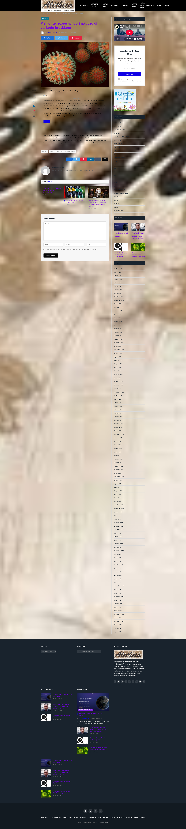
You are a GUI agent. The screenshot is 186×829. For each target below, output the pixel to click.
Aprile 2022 (117, 452)
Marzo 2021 (117, 498)
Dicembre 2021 (118, 466)
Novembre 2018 (119, 550)
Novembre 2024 (119, 342)
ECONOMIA (124, 5)
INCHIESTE (117, 161)
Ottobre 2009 (118, 610)
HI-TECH (116, 154)
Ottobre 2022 (118, 431)
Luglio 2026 (117, 272)
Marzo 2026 (117, 286)
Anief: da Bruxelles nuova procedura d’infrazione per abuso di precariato (138, 235)
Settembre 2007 (119, 614)
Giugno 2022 (117, 445)
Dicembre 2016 (118, 565)
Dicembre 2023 (118, 381)
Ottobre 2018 (118, 554)
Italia (115, 165)
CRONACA (117, 133)
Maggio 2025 (118, 321)
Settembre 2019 (119, 529)
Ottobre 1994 (118, 625)
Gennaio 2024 (118, 378)
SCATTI (116, 207)
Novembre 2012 (119, 596)
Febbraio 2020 (118, 522)
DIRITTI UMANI (134, 5)
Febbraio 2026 (118, 289)
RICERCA (151, 5)
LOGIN (166, 5)
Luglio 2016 (117, 568)
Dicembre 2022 (118, 424)
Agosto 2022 (118, 438)
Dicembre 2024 (118, 339)
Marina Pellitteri (52, 32)
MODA (159, 5)
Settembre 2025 (119, 307)
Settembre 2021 (119, 476)
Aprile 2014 (117, 582)
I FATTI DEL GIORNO (120, 158)
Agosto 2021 (118, 480)
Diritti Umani (117, 140)
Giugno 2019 (117, 536)
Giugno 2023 (117, 402)
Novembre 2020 (119, 508)
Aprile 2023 (117, 409)
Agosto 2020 (118, 512)
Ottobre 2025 (118, 304)
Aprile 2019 (117, 540)
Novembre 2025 (119, 300)
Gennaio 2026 (118, 293)
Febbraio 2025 (118, 332)
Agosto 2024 (118, 353)
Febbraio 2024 (118, 374)
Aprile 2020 (117, 515)
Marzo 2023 (117, 413)
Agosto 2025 (118, 311)
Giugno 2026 (117, 275)
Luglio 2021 (117, 484)
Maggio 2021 (118, 491)
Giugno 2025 (117, 318)
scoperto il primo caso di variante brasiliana (62, 151)
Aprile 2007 (117, 618)
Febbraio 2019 (118, 543)
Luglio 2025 (117, 314)
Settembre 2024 (119, 349)
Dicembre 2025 (118, 297)
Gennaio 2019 (118, 547)
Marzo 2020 (117, 519)
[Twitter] (34, 101)
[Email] (34, 116)
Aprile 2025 (117, 325)
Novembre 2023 (119, 385)
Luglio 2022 (117, 441)
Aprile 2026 (117, 282)
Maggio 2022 (118, 448)
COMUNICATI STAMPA (120, 129)
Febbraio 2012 (118, 603)
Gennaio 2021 (118, 501)
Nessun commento (76, 32)
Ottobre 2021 (118, 473)
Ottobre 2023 (118, 388)
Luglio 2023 (117, 399)
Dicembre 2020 (118, 505)
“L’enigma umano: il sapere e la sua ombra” (121, 235)
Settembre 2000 (119, 621)
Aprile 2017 (117, 561)
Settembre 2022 (119, 434)
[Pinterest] (34, 111)
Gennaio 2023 (118, 420)
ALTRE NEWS (105, 5)
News (115, 186)
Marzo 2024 (117, 371)
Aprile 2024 (117, 367)
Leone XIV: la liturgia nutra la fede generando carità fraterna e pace (51, 190)
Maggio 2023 (118, 406)
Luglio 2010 (117, 607)
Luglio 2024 (117, 357)
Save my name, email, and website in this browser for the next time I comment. (71, 249)
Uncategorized (118, 210)
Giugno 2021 (117, 487)
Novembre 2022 (119, 427)
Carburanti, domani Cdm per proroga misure (75, 201)
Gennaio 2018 (118, 558)
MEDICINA (114, 5)
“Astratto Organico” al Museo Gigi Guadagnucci (121, 255)
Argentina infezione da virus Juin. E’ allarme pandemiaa (138, 255)
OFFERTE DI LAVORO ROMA (122, 193)
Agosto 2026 (118, 268)
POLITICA (116, 196)
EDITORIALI (117, 151)
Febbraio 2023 (118, 416)
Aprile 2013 (117, 593)
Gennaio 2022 (118, 462)
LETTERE (116, 168)
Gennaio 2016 (118, 575)
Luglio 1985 (117, 632)
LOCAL (116, 175)
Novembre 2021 (119, 469)
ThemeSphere (104, 822)
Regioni (116, 200)
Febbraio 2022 (118, 459)
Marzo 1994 (117, 628)
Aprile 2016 (117, 572)
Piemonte (44, 151)
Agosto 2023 (118, 395)
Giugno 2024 (117, 360)
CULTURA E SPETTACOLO (95, 5)
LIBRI (115, 172)
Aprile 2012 (117, 600)
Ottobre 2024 (118, 346)
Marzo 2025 (117, 328)
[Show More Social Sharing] (85, 38)
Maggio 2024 (118, 364)
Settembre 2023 (119, 392)
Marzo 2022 (117, 455)
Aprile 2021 (117, 494)
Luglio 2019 (117, 533)
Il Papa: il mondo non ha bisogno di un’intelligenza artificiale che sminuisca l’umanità (97, 203)
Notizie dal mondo (142, 5)
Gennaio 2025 (118, 335)
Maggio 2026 (118, 279)
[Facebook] (34, 96)
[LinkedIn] (34, 106)
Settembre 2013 (119, 586)
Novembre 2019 (119, 526)
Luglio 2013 (117, 589)
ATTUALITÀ (83, 5)
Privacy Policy (130, 81)
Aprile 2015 (117, 579)
